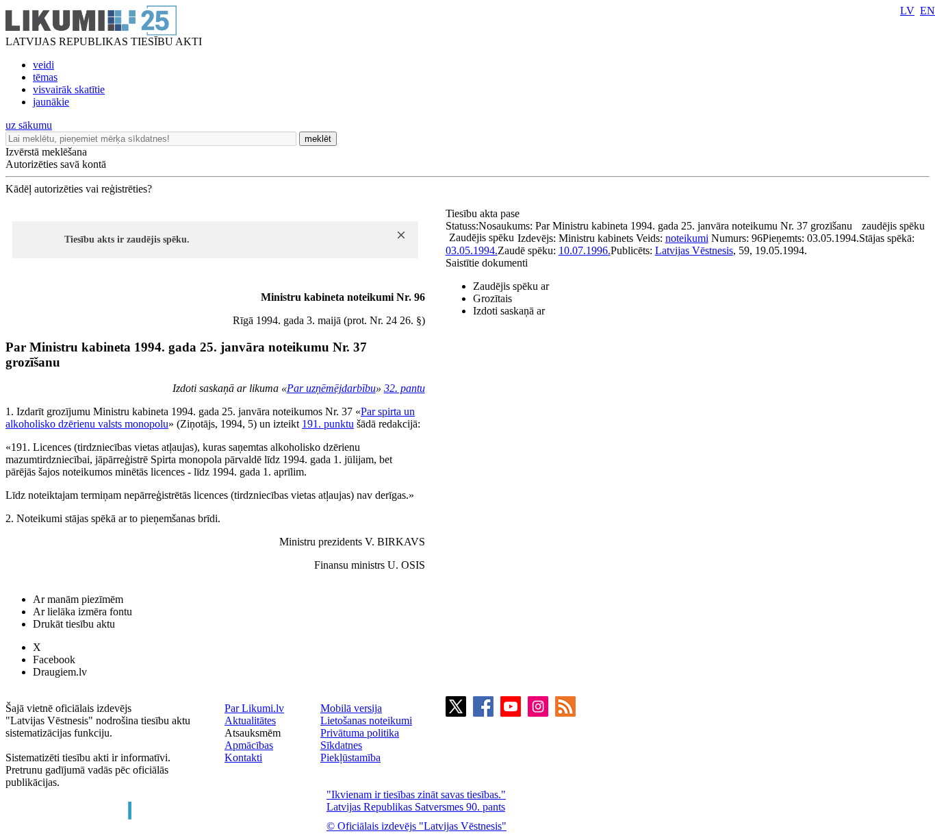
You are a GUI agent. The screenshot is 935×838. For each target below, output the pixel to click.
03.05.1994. (472, 250)
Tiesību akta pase (484, 213)
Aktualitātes (250, 720)
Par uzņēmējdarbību (331, 388)
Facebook (54, 659)
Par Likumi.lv (254, 708)
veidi (43, 65)
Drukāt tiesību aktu (74, 624)
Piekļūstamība (350, 757)
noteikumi (686, 238)
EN (927, 10)
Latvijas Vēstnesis (694, 250)
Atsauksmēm (253, 733)
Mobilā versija (351, 708)
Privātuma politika (359, 733)
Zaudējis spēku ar (511, 286)
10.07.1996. (585, 250)
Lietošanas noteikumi (366, 720)
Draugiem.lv (60, 672)
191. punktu (328, 424)
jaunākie (51, 102)
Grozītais (492, 298)
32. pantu (404, 388)
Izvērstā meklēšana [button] (46, 152)
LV (907, 10)
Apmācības (249, 745)
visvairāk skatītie (69, 89)
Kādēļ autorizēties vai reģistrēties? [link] (78, 189)
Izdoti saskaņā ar (509, 311)
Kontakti (243, 757)
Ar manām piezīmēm (78, 599)
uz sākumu (28, 125)
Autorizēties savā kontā (55, 164)
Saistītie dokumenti (487, 263)
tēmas (45, 77)
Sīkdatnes (341, 745)
